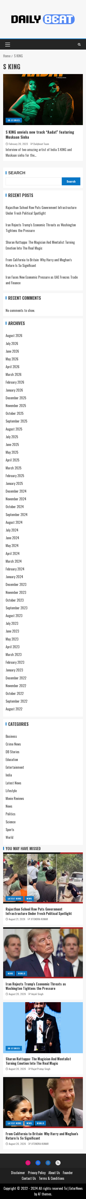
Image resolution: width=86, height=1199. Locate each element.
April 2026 (12, 366)
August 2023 (14, 615)
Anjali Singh (37, 994)
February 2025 (15, 475)
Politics (10, 813)
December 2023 (16, 584)
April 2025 (12, 459)
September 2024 (17, 514)
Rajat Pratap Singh (40, 1069)
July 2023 (12, 623)
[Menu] (7, 44)
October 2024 (15, 506)
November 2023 (16, 592)
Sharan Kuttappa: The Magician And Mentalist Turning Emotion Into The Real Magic (38, 1061)
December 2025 (16, 397)
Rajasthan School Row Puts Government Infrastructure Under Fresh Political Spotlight (39, 911)
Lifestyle (11, 790)
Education (12, 759)
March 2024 (14, 561)
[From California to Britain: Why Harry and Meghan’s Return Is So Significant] (43, 1102)
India (9, 775)
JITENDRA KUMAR (39, 919)
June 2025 (12, 444)
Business (11, 736)
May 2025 (12, 452)
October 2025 (15, 413)
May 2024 (12, 545)
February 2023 (15, 662)
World (9, 837)
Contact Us (29, 1178)
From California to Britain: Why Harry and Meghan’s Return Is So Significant (42, 1136)
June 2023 (12, 631)
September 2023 (16, 607)
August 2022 (14, 708)
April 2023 (12, 646)
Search (16, 173)
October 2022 (15, 693)
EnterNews (76, 1188)
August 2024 (14, 522)
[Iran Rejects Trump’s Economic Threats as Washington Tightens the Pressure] (43, 952)
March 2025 (14, 467)
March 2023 (14, 654)
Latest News (13, 782)
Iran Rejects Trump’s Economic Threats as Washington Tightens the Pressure (36, 986)
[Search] (79, 44)
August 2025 (14, 429)
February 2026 (15, 382)
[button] (7, 44)
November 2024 (16, 498)
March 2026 (14, 374)
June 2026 (12, 351)
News (9, 806)
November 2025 (16, 405)
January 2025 (14, 483)
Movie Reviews (15, 798)
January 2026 (14, 390)
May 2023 (12, 639)
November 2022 (16, 685)
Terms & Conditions (51, 1178)
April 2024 (13, 553)
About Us (54, 1172)
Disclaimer (18, 1172)
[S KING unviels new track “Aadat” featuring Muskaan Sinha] (43, 99)
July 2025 (12, 436)
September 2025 (16, 421)
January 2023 (14, 670)
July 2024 (12, 530)
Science (10, 821)
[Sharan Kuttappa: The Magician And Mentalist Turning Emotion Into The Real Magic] (43, 1027)
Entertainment (15, 767)
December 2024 (16, 491)
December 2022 (16, 677)
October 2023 (15, 600)
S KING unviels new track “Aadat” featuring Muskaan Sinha (40, 134)
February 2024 (15, 568)
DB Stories (14, 120)
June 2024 (12, 537)
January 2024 (14, 576)
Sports (10, 829)
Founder (68, 1172)
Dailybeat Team (41, 144)
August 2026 (14, 335)
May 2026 (12, 358)
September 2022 (16, 701)
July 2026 (12, 343)
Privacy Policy (37, 1172)
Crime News (13, 744)
